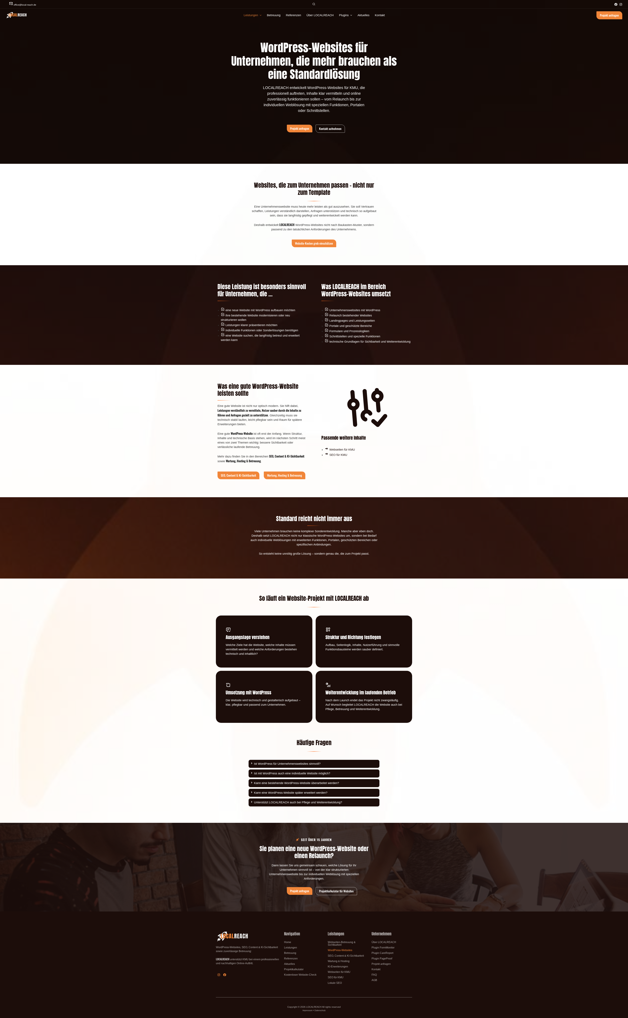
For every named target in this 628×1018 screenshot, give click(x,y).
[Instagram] (620, 4)
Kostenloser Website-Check (300, 974)
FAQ (374, 974)
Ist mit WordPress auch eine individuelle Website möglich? (292, 773)
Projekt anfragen (381, 964)
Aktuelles (289, 964)
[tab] (314, 764)
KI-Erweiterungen (338, 966)
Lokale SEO (335, 983)
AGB (374, 980)
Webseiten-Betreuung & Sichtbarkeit (342, 943)
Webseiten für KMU (339, 972)
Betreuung (290, 953)
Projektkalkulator (294, 969)
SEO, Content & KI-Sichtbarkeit (346, 955)
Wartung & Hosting (338, 961)
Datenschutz (320, 1010)
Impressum (307, 1010)
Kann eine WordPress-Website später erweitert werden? (290, 792)
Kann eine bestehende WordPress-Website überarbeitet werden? (296, 783)
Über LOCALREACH (384, 942)
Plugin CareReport (382, 953)
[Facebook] (615, 4)
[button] (314, 4)
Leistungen (290, 947)
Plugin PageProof (382, 958)
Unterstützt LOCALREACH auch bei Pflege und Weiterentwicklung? (298, 802)
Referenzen (291, 958)
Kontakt (376, 969)
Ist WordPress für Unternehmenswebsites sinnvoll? (287, 763)
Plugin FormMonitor (383, 947)
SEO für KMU (335, 977)
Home (287, 942)
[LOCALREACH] (16, 15)
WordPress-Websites (340, 950)
